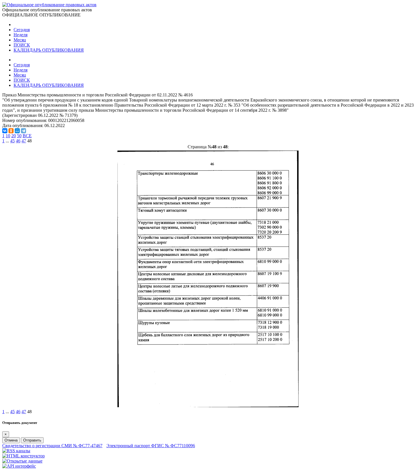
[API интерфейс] (19, 466)
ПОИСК (22, 45)
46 (18, 140)
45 (12, 140)
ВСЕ (27, 135)
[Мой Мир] (17, 130)
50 (19, 135)
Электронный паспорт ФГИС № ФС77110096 (150, 445)
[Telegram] (23, 130)
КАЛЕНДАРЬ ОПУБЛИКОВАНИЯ (49, 50)
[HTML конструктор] (23, 455)
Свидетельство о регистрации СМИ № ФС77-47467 (52, 445)
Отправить (32, 440)
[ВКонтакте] (4, 130)
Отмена (11, 440)
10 (8, 135)
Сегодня (22, 29)
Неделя (20, 34)
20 (13, 135)
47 (24, 140)
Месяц (20, 39)
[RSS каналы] (16, 450)
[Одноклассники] (11, 130)
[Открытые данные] (22, 461)
